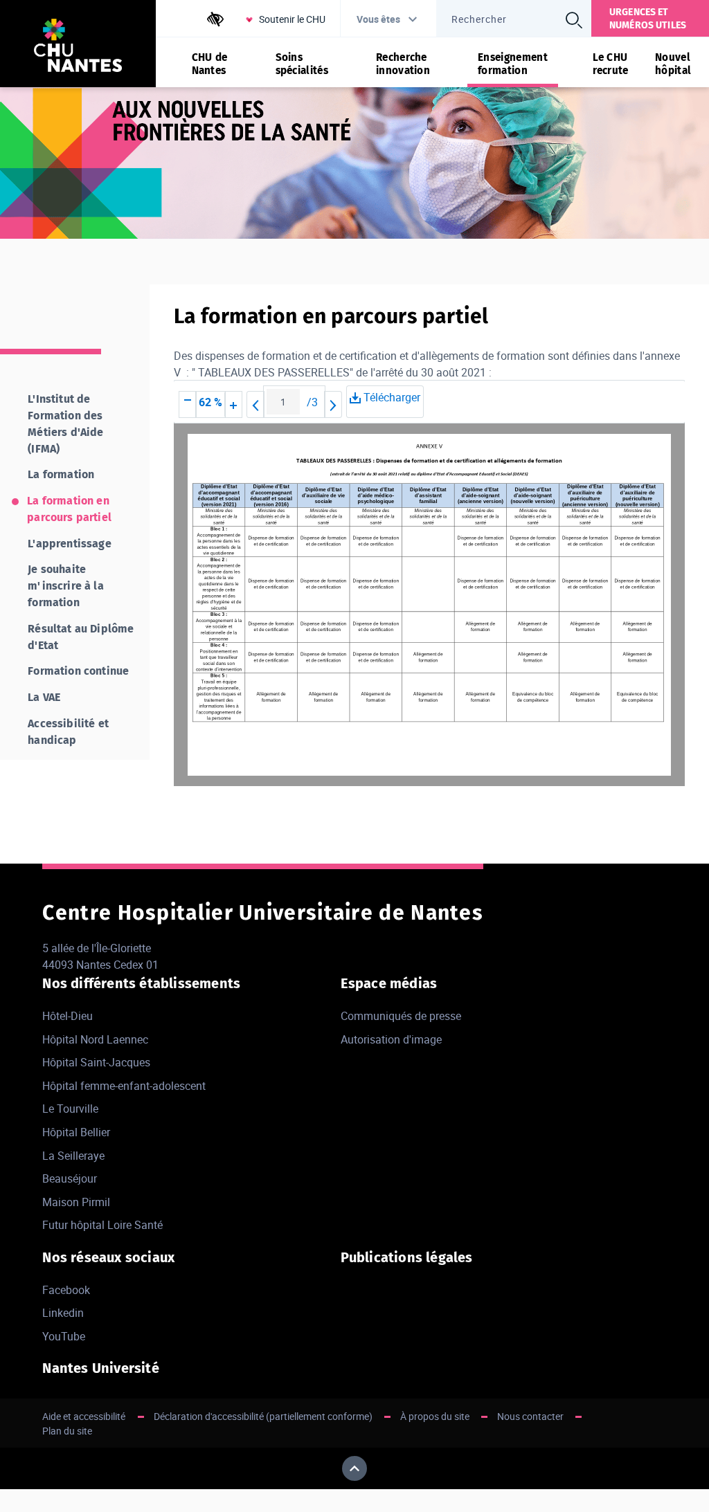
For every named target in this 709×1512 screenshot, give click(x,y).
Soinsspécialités (302, 63)
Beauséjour (69, 1178)
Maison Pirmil (76, 1202)
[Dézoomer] (187, 404)
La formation (61, 474)
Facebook (66, 1289)
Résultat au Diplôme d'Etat (81, 637)
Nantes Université (100, 1368)
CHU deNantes (210, 63)
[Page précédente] (255, 404)
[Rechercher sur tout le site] (574, 20)
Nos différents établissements (141, 983)
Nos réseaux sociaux (108, 1257)
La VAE (44, 697)
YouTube (63, 1336)
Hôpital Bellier (76, 1132)
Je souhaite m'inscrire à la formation (65, 586)
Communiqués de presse (401, 1015)
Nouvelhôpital (673, 63)
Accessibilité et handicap (68, 732)
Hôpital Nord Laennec (95, 1039)
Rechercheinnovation (403, 63)
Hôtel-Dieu (67, 1015)
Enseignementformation (513, 63)
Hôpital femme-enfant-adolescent (124, 1085)
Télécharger (390, 397)
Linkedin (63, 1312)
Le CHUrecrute (611, 63)
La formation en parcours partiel (69, 509)
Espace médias (389, 983)
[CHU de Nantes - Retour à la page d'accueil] (78, 47)
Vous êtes (378, 19)
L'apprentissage (69, 543)
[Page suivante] (333, 404)
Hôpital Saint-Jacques (96, 1062)
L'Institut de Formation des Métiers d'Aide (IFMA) (65, 423)
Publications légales (407, 1257)
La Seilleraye (73, 1155)
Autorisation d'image (391, 1039)
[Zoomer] (233, 404)
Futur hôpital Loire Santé (102, 1224)
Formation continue (78, 670)
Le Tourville (70, 1108)
